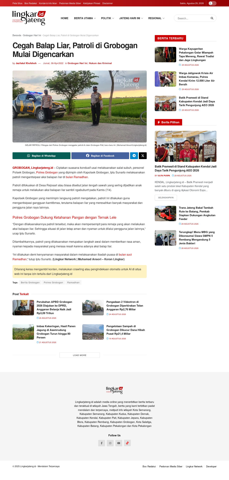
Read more (166, 197)
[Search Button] (212, 18)
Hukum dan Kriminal (100, 63)
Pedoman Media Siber (70, 3)
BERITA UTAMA (83, 18)
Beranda (17, 35)
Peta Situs (17, 3)
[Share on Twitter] (143, 155)
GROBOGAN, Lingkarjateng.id (33, 168)
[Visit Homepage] (29, 18)
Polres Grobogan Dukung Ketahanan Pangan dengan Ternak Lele (64, 217)
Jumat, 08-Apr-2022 (53, 63)
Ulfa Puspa (164, 175)
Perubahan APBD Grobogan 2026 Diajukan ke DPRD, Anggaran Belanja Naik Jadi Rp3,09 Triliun (54, 307)
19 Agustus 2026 (117, 338)
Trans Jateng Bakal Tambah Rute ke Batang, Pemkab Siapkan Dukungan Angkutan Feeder (197, 213)
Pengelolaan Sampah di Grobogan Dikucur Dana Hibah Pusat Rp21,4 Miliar (125, 330)
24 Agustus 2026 (117, 314)
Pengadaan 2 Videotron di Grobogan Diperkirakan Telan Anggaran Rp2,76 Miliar (124, 305)
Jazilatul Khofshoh (26, 63)
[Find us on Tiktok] (127, 443)
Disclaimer (107, 3)
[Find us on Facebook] (101, 443)
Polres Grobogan (47, 172)
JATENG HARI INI (129, 18)
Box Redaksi (31, 3)
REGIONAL (155, 18)
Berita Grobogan (30, 282)
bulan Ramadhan (77, 177)
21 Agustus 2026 (47, 342)
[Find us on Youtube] (118, 443)
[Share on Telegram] (134, 155)
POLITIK (106, 18)
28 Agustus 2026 (189, 248)
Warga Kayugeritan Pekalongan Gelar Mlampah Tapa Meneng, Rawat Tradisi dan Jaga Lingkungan (196, 54)
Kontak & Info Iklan (48, 3)
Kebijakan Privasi (91, 3)
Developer (211, 466)
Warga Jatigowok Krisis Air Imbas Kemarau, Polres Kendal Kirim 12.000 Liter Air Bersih (197, 78)
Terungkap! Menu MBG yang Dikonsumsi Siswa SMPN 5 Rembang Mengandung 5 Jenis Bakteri (197, 237)
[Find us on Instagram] (110, 443)
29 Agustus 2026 (182, 175)
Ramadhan (73, 282)
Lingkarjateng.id (28, 466)
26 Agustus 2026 (47, 317)
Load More (79, 355)
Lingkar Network (194, 466)
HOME (64, 18)
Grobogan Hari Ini (32, 35)
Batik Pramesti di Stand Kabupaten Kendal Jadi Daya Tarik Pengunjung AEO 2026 (197, 101)
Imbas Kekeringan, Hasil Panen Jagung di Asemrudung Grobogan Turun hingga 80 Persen (56, 331)
